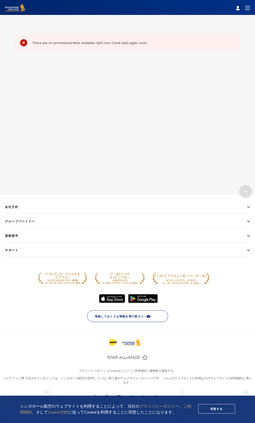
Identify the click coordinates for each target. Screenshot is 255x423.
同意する (216, 409)
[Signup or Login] (243, 7)
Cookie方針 (58, 412)
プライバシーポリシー (159, 406)
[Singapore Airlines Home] (15, 13)
